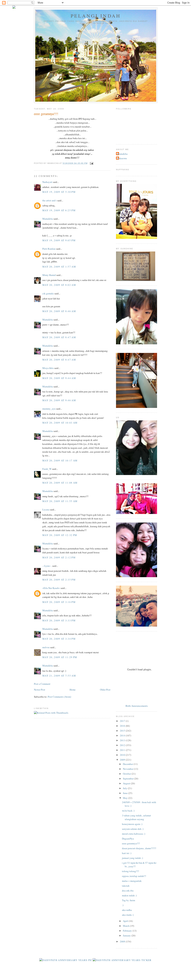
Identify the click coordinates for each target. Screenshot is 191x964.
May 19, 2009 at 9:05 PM (59, 240)
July (125, 788)
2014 (123, 735)
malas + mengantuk (132, 881)
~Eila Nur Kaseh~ (51, 588)
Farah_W (46, 469)
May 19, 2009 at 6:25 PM (59, 210)
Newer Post (39, 689)
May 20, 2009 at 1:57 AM (59, 266)
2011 (123, 750)
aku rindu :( (128, 914)
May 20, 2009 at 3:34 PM (59, 638)
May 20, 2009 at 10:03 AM (59, 422)
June (125, 793)
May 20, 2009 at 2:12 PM (59, 557)
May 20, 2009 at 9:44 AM (59, 378)
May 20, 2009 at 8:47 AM (59, 337)
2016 (123, 725)
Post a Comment (42, 683)
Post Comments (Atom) (59, 696)
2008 (123, 941)
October (127, 773)
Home (73, 689)
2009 (123, 759)
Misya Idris (48, 368)
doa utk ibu (128, 890)
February (127, 930)
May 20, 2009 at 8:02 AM (59, 285)
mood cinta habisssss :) (133, 833)
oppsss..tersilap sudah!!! (134, 876)
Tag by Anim (128, 900)
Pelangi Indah (96, 15)
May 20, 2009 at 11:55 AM (59, 501)
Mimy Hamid (49, 275)
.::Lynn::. (47, 565)
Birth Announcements (137, 705)
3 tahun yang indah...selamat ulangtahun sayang (136, 817)
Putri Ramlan (49, 248)
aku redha (127, 910)
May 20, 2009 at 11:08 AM (59, 482)
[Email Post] (91, 163)
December (128, 764)
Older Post (105, 689)
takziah (125, 885)
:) (122, 905)
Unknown (122, 158)
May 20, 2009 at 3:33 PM (59, 620)
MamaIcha (47, 218)
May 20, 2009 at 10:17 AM (59, 460)
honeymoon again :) (132, 824)
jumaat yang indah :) (132, 858)
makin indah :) (129, 895)
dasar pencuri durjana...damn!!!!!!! (139, 848)
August (127, 783)
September (128, 778)
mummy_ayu (49, 408)
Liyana (45, 509)
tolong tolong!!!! (130, 871)
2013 (123, 740)
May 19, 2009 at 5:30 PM (59, 192)
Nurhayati (47, 182)
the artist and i (49, 200)
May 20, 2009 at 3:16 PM (59, 602)
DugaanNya (128, 838)
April (126, 921)
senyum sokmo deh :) (132, 829)
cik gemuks (48, 293)
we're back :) (128, 810)
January (127, 935)
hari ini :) (126, 853)
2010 (123, 755)
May (125, 798)
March (126, 925)
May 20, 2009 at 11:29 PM (59, 657)
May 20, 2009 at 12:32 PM (59, 535)
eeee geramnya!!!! (131, 843)
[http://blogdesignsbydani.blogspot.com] (13, 7)
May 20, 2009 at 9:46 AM (59, 400)
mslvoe (46, 647)
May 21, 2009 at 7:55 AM (59, 675)
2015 (123, 730)
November (128, 768)
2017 (123, 721)
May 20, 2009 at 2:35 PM (59, 579)
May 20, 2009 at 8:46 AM (59, 311)
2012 (123, 745)
